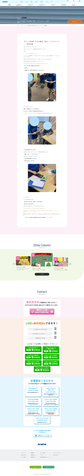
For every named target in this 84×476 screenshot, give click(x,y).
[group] (23, 263)
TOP (18, 25)
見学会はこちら (75, 21)
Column (22, 25)
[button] (13, 264)
